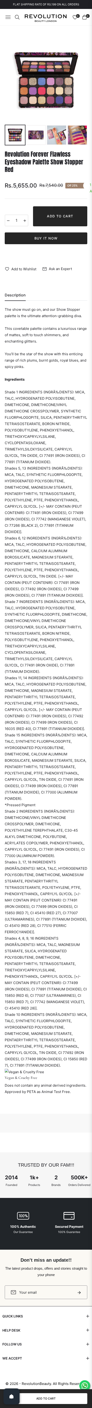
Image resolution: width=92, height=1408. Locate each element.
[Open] (12, 1396)
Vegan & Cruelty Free (21, 1077)
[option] (46, 80)
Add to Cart (46, 1398)
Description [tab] (15, 295)
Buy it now (46, 238)
